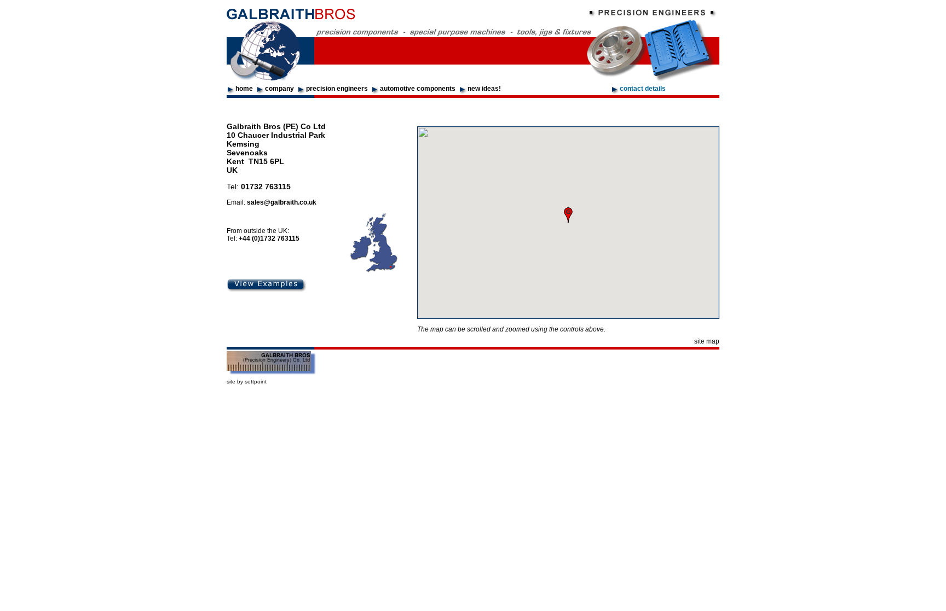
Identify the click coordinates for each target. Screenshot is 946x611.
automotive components (417, 88)
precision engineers (337, 88)
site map (706, 341)
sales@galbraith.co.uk (281, 202)
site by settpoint (247, 382)
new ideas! (484, 88)
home (244, 88)
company (279, 88)
